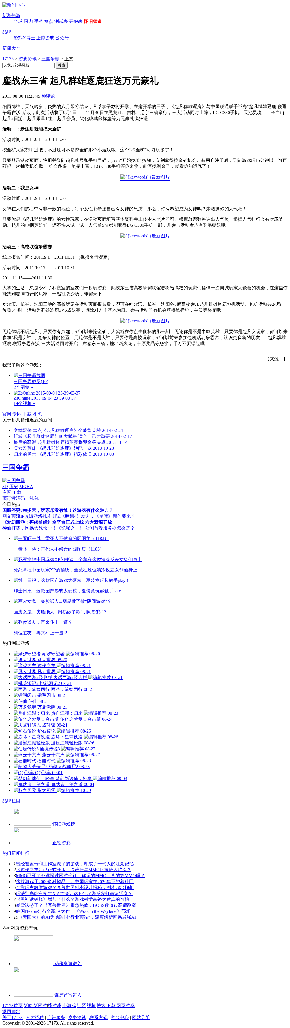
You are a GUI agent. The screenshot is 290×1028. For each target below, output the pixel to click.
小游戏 (69, 1005)
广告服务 (56, 1017)
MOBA (26, 486)
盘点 (48, 21)
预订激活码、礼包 (20, 498)
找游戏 (54, 1005)
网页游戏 (125, 1005)
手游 (38, 21)
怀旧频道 (93, 21)
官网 (6, 414)
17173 (8, 58)
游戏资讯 (27, 58)
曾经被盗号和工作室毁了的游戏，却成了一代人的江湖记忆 (75, 863)
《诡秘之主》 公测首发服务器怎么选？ (96, 528)
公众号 (62, 37)
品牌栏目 (11, 800)
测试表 (61, 21)
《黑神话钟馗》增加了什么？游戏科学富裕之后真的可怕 (72, 899)
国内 (28, 21)
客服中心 (120, 1017)
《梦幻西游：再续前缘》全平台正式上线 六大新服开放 (57, 522)
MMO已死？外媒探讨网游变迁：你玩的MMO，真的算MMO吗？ (80, 875)
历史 (13, 486)
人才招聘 (35, 1017)
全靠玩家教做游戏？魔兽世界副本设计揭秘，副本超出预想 (75, 887)
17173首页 (12, 1005)
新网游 (40, 1005)
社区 (81, 1005)
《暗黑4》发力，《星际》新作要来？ (98, 516)
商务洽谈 (77, 1017)
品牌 (6, 31)
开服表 (76, 21)
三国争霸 (50, 58)
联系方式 (98, 1017)
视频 (91, 1005)
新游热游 (11, 15)
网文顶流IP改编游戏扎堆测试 (31, 516)
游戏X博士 (24, 37)
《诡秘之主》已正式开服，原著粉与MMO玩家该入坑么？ (73, 869)
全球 (18, 21)
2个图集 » (23, 387)
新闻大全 (11, 48)
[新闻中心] (13, 5)
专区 (17, 414)
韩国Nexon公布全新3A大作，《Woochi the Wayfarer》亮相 (73, 911)
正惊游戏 (45, 37)
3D (5, 486)
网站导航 (141, 1017)
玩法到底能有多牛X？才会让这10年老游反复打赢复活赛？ (74, 893)
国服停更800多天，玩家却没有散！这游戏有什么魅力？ (57, 510)
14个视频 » (24, 403)
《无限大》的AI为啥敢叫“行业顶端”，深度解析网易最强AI (77, 917)
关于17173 (12, 1017)
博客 (101, 1005)
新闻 (28, 1005)
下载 (27, 414)
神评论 (48, 96)
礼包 (37, 414)
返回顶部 (11, 1011)
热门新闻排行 (15, 853)
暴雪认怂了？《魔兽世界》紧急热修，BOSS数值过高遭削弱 (76, 905)
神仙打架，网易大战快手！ (29, 528)
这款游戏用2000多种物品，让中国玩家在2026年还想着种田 (75, 881)
